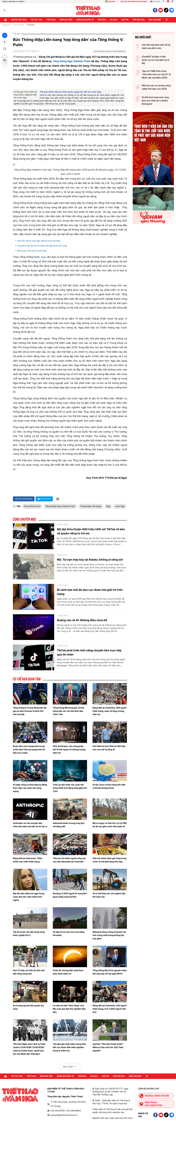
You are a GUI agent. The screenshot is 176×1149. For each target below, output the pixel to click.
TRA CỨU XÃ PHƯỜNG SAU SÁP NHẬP (133, 1)
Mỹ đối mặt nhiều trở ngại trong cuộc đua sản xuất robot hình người (28, 896)
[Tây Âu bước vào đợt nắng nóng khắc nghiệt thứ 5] (30, 918)
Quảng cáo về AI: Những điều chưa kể (82, 620)
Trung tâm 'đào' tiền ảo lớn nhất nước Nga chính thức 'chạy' (42, 246)
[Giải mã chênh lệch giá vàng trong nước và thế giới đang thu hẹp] (110, 844)
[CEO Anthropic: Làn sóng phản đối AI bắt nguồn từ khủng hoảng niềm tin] (70, 732)
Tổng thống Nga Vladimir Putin (72, 61)
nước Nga (120, 506)
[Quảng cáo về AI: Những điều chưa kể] (33, 627)
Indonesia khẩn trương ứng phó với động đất (68, 825)
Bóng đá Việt (66, 20)
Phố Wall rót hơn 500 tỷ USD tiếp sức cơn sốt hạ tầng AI (109, 748)
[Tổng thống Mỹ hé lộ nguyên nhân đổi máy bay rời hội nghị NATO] (110, 956)
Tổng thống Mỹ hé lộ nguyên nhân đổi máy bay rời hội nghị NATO (110, 972)
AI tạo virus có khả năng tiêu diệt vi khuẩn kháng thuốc (109, 786)
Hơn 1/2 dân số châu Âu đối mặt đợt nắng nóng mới (29, 972)
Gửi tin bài (156, 1)
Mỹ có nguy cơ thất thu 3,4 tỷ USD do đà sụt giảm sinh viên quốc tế (110, 825)
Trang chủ (6, 25)
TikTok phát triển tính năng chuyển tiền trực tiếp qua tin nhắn (89, 652)
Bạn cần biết (155, 20)
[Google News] (110, 52)
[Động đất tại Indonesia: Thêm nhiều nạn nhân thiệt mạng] (30, 844)
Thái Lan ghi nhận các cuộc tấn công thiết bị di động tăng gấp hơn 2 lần (70, 788)
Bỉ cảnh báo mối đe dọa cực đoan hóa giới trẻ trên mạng (90, 592)
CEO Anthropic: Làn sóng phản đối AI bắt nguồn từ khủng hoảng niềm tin (69, 749)
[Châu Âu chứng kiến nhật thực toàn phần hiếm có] (70, 956)
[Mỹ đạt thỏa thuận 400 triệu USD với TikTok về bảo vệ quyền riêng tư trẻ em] (33, 536)
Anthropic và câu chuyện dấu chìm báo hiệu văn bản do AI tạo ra (30, 825)
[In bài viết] (4, 48)
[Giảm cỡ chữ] (5, 66)
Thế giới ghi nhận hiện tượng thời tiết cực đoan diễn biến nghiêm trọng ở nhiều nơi (69, 1047)
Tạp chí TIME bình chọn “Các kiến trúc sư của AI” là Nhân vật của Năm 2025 (156, 74)
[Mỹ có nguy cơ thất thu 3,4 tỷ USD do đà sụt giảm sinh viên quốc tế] (110, 809)
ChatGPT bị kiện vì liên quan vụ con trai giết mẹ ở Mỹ (155, 60)
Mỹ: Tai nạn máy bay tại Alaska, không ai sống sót (90, 559)
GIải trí (124, 20)
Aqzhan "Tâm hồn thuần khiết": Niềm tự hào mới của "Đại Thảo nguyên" (108, 1047)
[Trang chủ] (5, 20)
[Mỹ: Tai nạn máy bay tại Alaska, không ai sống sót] (33, 567)
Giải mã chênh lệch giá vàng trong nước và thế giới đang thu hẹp (110, 860)
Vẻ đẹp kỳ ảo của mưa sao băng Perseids (68, 934)
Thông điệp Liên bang (90, 506)
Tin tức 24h (36, 20)
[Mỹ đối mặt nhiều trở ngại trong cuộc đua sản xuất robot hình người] (30, 879)
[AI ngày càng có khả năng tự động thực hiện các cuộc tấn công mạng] (30, 770)
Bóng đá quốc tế (85, 20)
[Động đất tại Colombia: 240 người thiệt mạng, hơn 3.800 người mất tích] (110, 991)
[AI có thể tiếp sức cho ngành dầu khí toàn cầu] (110, 879)
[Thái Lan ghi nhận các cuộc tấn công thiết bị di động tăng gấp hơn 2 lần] (70, 770)
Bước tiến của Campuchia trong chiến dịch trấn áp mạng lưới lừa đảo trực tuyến (29, 749)
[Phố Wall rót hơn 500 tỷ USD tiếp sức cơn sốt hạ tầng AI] (110, 732)
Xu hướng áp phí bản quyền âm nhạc (28, 1007)
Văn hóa (102, 20)
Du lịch (113, 20)
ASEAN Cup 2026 (19, 20)
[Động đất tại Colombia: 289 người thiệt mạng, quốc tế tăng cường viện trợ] (110, 694)
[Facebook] (163, 1)
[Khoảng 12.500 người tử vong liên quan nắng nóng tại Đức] (70, 879)
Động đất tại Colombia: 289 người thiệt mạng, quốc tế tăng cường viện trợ (109, 711)
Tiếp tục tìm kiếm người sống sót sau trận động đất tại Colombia (69, 860)
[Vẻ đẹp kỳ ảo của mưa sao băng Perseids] (70, 918)
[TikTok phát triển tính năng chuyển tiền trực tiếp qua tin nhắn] (33, 657)
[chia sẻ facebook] (4, 42)
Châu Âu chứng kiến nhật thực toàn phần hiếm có (68, 972)
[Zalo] (171, 10)
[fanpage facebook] (155, 10)
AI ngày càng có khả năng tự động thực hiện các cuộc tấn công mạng (30, 788)
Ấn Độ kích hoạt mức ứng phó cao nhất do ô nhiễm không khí (155, 100)
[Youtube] (168, 1)
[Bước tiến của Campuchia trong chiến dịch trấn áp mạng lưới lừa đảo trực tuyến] (30, 732)
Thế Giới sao (138, 20)
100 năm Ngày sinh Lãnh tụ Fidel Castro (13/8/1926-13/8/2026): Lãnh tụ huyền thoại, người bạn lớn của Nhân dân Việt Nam (29, 1049)
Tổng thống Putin (32, 506)
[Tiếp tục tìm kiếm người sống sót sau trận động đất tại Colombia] (70, 844)
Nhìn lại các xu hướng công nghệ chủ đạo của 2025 (156, 87)
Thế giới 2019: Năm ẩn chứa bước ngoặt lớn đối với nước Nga (70, 92)
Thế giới (30, 25)
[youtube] (160, 10)
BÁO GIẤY (111, 1)
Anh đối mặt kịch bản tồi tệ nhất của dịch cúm (156, 46)
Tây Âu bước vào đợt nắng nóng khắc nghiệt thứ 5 (29, 934)
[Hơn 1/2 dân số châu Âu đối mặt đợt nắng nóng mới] (30, 956)
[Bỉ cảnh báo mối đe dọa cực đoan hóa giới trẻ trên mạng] (33, 597)
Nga (43, 257)
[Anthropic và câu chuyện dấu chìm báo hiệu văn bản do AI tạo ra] (30, 809)
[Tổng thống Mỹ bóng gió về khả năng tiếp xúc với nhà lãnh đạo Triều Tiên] (70, 694)
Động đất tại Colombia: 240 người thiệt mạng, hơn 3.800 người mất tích (109, 1008)
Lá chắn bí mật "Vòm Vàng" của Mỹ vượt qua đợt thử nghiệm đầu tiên (69, 1008)
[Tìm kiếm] (4, 10)
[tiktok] (166, 10)
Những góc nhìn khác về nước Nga (31, 251)
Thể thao (51, 20)
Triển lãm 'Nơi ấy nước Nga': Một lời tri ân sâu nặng (38, 241)
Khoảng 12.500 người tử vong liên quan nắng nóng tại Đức (70, 895)
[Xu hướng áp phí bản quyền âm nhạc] (30, 991)
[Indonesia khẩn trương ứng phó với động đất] (70, 809)
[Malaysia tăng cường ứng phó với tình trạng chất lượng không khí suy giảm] (110, 918)
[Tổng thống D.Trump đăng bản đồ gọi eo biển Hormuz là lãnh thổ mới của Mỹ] (30, 694)
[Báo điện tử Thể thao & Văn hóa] (88, 10)
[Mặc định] (4, 60)
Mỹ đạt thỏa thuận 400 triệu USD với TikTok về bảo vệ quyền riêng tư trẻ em (91, 531)
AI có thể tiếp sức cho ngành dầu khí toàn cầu (109, 895)
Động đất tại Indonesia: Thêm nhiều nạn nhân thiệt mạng (27, 860)
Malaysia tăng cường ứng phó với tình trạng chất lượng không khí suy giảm (109, 935)
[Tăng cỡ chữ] (5, 55)
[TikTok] (173, 1)
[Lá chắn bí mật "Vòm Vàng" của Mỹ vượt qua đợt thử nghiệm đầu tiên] (70, 991)
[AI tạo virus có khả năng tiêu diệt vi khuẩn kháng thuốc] (110, 770)
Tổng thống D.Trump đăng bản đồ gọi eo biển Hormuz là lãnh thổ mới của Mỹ (29, 711)
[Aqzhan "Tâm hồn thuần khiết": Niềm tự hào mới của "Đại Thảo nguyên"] (110, 1030)
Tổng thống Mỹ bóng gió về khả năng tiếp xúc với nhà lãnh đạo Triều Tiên (68, 711)
